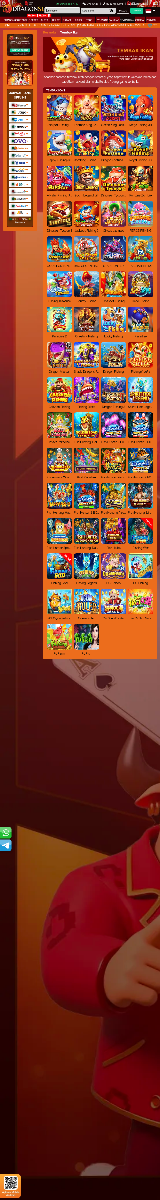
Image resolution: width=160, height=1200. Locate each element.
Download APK (68, 3)
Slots (44, 20)
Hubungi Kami (114, 3)
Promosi (151, 20)
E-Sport (33, 20)
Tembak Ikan (127, 20)
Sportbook (21, 20)
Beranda (9, 20)
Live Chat (92, 3)
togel (89, 20)
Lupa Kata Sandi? (138, 3)
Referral (140, 20)
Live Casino (102, 20)
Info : (8, 25)
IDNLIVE (56, 20)
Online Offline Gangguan (20, 220)
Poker (78, 20)
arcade (67, 20)
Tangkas (114, 20)
